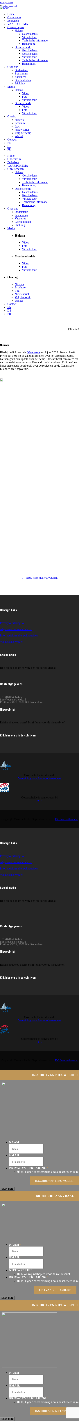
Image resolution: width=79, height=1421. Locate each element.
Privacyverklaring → (12, 623)
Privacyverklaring (28, 1168)
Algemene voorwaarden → (16, 629)
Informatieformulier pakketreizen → (21, 635)
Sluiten (7, 1188)
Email (14, 1155)
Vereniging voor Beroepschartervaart (39, 778)
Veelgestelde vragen (12, 874)
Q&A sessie (33, 352)
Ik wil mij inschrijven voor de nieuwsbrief (45, 1274)
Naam (14, 1142)
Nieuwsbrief (21, 1270)
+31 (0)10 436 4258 (6, 2)
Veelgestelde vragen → (13, 641)
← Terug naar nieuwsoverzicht (40, 577)
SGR (39, 800)
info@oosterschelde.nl (10, 6)
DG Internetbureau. (66, 819)
